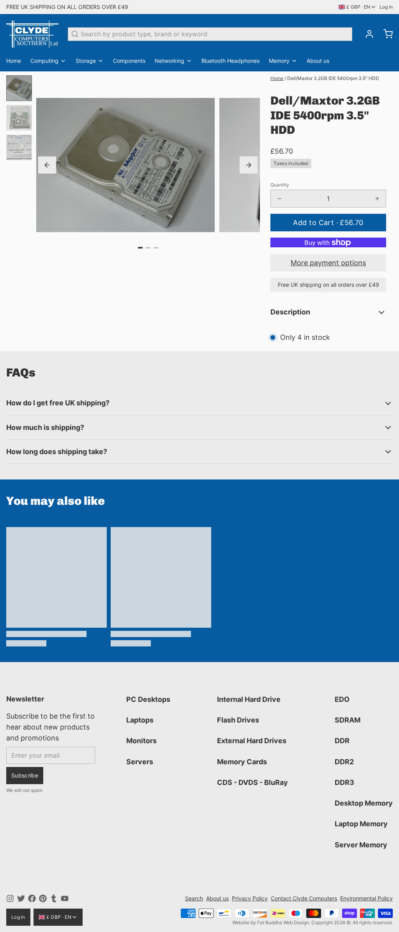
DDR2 (344, 762)
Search (194, 898)
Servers (139, 762)
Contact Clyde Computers (304, 898)
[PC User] (32, 34)
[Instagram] (10, 898)
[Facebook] (32, 898)
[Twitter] (21, 898)
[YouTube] (65, 898)
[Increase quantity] (377, 198)
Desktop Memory (364, 803)
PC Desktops (148, 699)
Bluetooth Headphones (230, 60)
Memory (279, 60)
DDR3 (344, 782)
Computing (44, 60)
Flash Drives (238, 720)
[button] (328, 222)
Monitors (141, 741)
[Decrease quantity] (279, 198)
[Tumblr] (54, 898)
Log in (386, 7)
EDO (342, 699)
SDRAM (347, 720)
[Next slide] (249, 165)
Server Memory (361, 845)
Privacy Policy (250, 898)
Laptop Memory (361, 824)
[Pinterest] (43, 898)
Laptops (140, 720)
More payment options (328, 263)
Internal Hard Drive (249, 699)
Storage (86, 60)
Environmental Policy (366, 898)
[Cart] (385, 34)
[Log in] (366, 34)
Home (13, 60)
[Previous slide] (47, 165)
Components (129, 60)
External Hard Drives (251, 741)
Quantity (279, 185)
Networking (169, 60)
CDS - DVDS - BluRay (252, 782)
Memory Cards (242, 762)
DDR (342, 741)
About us (318, 60)
